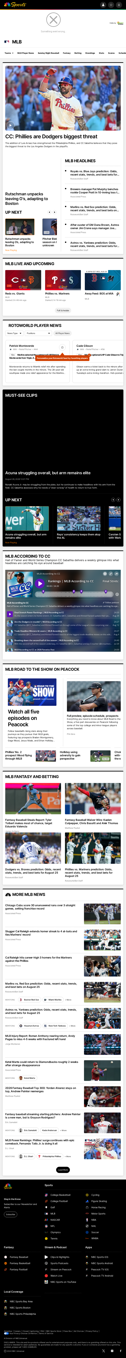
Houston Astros (31, 1026)
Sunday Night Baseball (48, 53)
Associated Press (78, 196)
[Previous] (49, 212)
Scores (111, 53)
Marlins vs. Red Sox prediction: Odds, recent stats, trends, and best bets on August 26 (93, 208)
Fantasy (67, 53)
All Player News (62, 333)
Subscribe (10, 1214)
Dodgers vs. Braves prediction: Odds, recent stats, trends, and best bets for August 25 (33, 871)
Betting (77, 53)
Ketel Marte (29, 1078)
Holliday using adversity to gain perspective (70, 755)
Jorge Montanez (12, 1044)
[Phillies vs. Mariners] (63, 280)
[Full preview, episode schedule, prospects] (94, 696)
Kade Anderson (49, 1130)
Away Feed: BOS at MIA (99, 293)
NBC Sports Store (53, 1331)
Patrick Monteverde (21, 345)
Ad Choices (79, 1331)
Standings (90, 53)
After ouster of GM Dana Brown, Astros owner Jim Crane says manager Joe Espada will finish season (94, 226)
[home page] (15, 5)
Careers (17, 1331)
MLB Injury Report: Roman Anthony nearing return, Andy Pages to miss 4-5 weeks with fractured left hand (40, 1037)
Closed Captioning (31, 1331)
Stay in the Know (12, 1199)
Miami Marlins (55, 999)
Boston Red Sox (31, 999)
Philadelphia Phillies (52, 1156)
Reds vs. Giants (15, 293)
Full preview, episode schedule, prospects (92, 715)
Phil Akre (71, 734)
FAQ (42, 1331)
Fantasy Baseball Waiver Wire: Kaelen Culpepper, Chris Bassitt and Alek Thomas (91, 821)
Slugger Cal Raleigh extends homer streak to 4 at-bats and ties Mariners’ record (41, 933)
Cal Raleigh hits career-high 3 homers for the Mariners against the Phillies (38, 959)
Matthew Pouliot (72, 828)
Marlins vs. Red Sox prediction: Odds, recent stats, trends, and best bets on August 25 (41, 985)
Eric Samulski (11, 1122)
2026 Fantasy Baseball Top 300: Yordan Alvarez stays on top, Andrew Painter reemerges (40, 1089)
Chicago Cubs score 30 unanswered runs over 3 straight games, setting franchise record (40, 907)
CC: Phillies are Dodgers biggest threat (51, 136)
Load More (63, 1170)
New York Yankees (57, 1026)
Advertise (8, 1331)
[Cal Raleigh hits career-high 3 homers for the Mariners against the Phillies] (102, 966)
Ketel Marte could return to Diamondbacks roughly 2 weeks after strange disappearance (41, 1063)
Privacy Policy (92, 1331)
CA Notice (32, 1333)
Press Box (67, 1331)
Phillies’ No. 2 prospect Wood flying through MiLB (18, 755)
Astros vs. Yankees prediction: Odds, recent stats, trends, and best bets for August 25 (41, 1011)
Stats (101, 53)
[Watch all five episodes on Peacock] (32, 692)
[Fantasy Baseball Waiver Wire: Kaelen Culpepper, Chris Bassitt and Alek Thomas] (93, 798)
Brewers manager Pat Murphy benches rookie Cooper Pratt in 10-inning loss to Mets (94, 190)
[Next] (55, 212)
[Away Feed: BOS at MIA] (103, 280)
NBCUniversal (21, 1338)
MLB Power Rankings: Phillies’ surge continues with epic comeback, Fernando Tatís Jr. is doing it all (39, 1142)
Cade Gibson (84, 345)
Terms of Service (46, 1333)
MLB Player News (25, 53)
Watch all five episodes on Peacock (23, 718)
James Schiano (12, 831)
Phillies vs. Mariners (57, 293)
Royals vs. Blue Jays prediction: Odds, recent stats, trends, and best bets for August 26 (93, 173)
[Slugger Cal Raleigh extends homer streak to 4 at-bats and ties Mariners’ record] (102, 940)
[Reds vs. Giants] (23, 280)
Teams (8, 53)
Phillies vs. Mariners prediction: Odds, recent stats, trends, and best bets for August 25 (89, 873)
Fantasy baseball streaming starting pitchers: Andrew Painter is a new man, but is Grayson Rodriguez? (42, 1116)
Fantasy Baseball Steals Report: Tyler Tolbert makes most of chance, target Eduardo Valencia (28, 823)
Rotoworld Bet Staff (79, 178)
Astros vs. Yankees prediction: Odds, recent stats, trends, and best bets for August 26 (93, 244)
